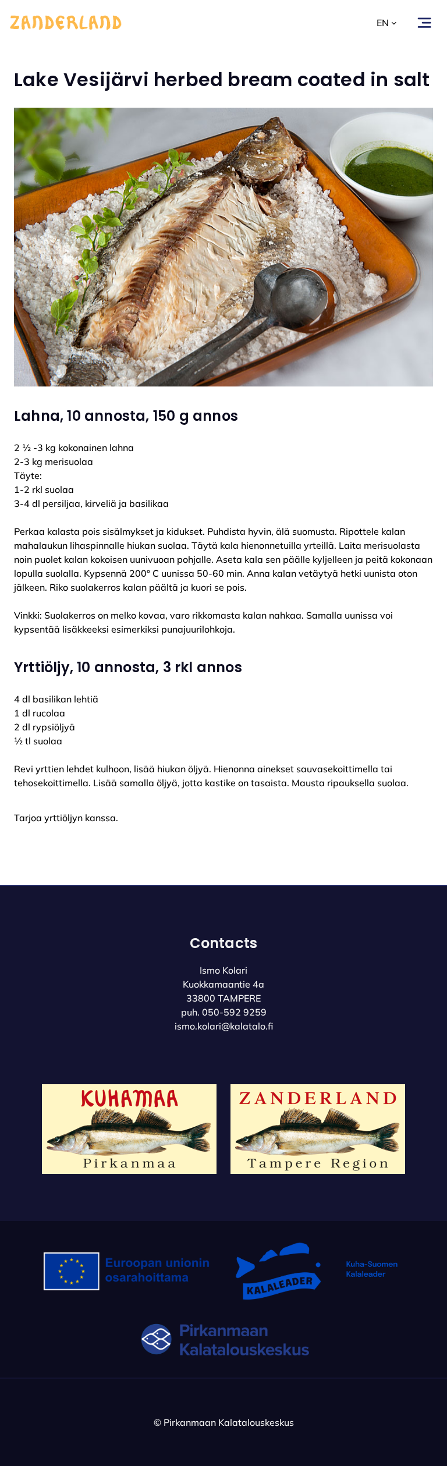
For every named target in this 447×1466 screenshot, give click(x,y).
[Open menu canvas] (424, 22)
